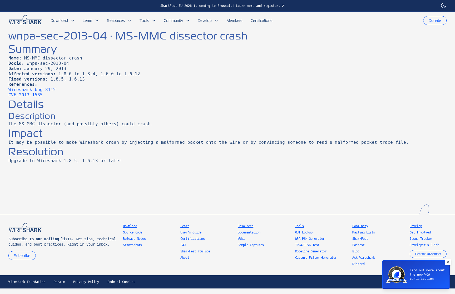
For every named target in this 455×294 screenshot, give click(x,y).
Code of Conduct (121, 282)
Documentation (249, 232)
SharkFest (360, 239)
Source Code (132, 232)
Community (173, 20)
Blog (355, 251)
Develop (205, 20)
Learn (87, 20)
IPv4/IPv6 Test (307, 245)
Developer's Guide (424, 245)
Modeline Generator (311, 251)
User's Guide (190, 232)
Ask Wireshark (363, 258)
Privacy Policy (86, 282)
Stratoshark (132, 245)
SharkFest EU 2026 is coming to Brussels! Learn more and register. (220, 6)
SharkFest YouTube (195, 251)
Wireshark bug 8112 (32, 89)
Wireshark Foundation (26, 282)
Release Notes (134, 239)
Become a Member (428, 254)
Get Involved (420, 232)
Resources (116, 20)
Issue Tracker (421, 239)
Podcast (358, 245)
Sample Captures (251, 245)
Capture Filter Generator (316, 258)
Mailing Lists (363, 232)
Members (234, 20)
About (184, 258)
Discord (358, 264)
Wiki (241, 239)
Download (59, 20)
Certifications (261, 20)
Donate (435, 20)
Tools (144, 20)
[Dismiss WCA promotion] (448, 262)
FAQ (183, 245)
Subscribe (22, 255)
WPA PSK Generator (310, 239)
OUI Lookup (304, 232)
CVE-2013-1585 (25, 94)
